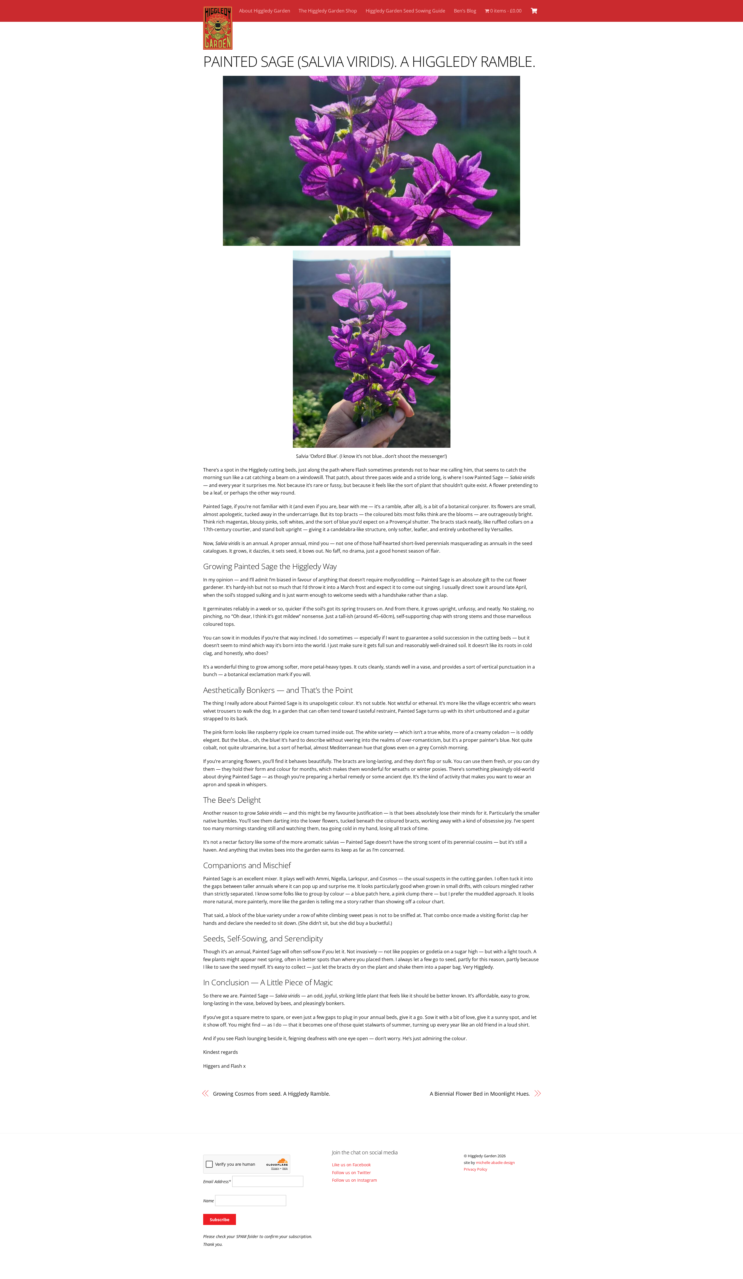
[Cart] (534, 11)
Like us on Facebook (351, 1164)
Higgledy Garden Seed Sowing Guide (405, 11)
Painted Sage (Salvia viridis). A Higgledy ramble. (369, 61)
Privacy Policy (475, 1169)
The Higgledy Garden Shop (328, 11)
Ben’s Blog (465, 11)
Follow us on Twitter (351, 1172)
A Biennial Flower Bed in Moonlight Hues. (480, 1093)
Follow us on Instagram (354, 1180)
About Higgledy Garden (264, 11)
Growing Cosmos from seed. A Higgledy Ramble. (271, 1093)
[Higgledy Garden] (217, 46)
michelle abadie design (495, 1162)
